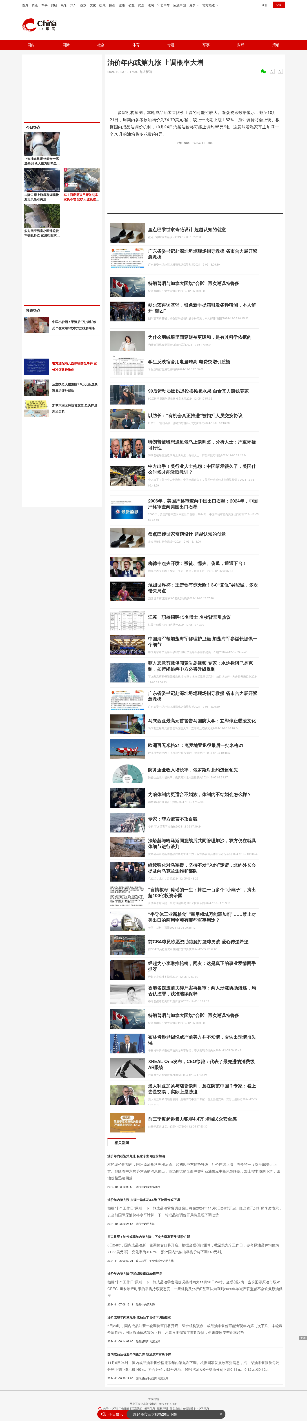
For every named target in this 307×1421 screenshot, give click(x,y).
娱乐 (64, 5)
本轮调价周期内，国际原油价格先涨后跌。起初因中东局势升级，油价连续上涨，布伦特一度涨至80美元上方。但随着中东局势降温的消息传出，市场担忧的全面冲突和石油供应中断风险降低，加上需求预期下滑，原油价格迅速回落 (193, 1171)
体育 (136, 44)
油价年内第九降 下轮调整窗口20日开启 (134, 1273)
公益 (131, 5)
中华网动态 (202, 1408)
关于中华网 (110, 1408)
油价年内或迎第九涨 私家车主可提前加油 (136, 1156)
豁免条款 (175, 1408)
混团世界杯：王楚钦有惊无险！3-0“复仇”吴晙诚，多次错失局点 (203, 587)
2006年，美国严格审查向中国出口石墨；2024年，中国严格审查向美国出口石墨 (203, 503)
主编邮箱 (153, 1399)
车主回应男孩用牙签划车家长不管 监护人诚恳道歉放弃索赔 (81, 199)
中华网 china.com (41, 25)
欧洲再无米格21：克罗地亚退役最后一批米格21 (195, 745)
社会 (101, 44)
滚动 (276, 44)
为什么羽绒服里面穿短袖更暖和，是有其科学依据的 (199, 337)
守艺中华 (163, 5)
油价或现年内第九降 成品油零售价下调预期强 (139, 1317)
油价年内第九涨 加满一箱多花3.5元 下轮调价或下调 (143, 1199)
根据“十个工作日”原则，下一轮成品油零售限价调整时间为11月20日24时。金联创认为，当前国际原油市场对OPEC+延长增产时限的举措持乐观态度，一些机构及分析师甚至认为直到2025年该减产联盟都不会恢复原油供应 (195, 1288)
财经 (54, 5)
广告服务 (124, 1408)
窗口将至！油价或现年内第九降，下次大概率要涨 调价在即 (148, 1236)
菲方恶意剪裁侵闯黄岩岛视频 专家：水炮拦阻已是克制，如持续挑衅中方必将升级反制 (200, 665)
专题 (171, 44)
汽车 (73, 5)
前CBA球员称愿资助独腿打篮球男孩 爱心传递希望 (198, 941)
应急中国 (179, 5)
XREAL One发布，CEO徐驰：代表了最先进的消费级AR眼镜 (201, 1064)
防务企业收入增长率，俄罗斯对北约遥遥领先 (193, 769)
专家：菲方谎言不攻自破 (173, 818)
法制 (151, 5)
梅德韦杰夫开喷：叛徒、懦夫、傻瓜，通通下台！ (197, 563)
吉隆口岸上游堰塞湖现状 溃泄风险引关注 (41, 196)
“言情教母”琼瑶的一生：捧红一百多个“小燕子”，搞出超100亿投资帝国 (202, 892)
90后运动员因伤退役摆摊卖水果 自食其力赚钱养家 (198, 390)
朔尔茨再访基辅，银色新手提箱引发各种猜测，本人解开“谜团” (202, 307)
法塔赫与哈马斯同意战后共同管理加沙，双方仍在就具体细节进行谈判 (202, 843)
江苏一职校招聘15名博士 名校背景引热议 (189, 617)
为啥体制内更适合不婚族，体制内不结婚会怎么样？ (199, 794)
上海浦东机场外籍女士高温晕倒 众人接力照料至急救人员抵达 (42, 163)
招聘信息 (149, 1408)
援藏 (102, 5)
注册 (264, 5)
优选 (141, 5)
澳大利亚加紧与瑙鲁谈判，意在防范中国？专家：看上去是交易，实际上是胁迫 (202, 1088)
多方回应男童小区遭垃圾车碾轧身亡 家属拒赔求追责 (42, 235)
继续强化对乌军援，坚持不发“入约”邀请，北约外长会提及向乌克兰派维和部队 (202, 868)
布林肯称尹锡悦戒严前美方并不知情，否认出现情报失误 (202, 1039)
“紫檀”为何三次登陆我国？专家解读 (161, 1414)
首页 (25, 5)
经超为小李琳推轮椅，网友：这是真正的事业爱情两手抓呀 (202, 966)
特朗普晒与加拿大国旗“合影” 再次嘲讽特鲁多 (193, 283)
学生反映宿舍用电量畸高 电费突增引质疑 (189, 361)
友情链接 (188, 1408)
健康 (122, 5)
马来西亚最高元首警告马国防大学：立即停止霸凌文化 (202, 720)
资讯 (35, 5)
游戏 (83, 5)
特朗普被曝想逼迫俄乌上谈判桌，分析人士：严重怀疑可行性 (202, 444)
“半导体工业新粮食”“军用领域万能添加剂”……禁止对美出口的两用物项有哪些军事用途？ (202, 917)
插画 (112, 5)
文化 (93, 5)
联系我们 (136, 1408)
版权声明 (162, 1408)
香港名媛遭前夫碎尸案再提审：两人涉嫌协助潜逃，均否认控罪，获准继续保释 (202, 990)
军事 (44, 5)
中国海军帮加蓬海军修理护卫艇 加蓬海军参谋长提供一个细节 (202, 641)
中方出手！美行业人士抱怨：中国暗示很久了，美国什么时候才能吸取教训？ (202, 469)
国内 (31, 44)
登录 (279, 5)
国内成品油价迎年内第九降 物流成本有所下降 (139, 1354)
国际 (66, 44)
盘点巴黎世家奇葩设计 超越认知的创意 (187, 229)
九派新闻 (145, 71)
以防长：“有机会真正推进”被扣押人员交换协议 (195, 415)
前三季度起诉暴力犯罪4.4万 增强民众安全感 (192, 1118)
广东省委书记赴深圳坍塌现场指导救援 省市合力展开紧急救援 (202, 254)
